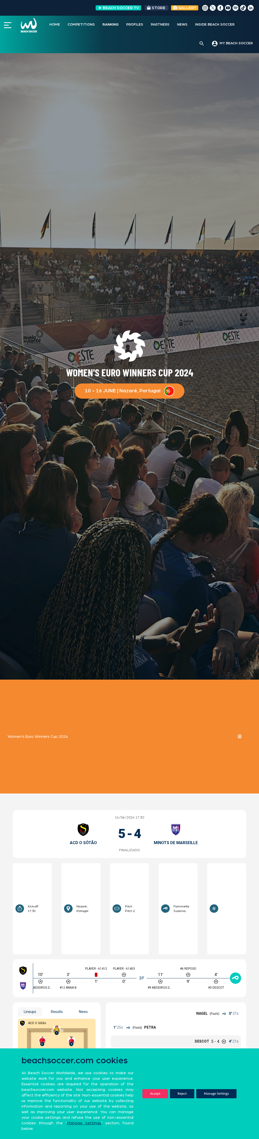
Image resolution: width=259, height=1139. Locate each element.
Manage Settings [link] (84, 1123)
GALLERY (186, 8)
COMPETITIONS (81, 24)
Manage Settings (216, 1093)
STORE (158, 8)
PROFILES (134, 24)
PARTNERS (160, 24)
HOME (54, 24)
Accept (155, 1093)
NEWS (182, 24)
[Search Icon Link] (202, 43)
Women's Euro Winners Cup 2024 (38, 737)
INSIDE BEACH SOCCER (214, 24)
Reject (182, 1093)
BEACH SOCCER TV (121, 8)
